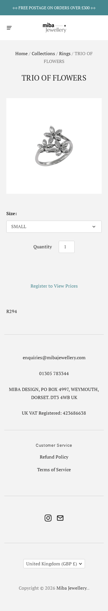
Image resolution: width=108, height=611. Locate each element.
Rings (65, 54)
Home (21, 54)
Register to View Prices (54, 286)
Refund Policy (54, 457)
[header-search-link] (88, 27)
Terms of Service (54, 470)
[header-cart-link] (98, 27)
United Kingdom (51, 564)
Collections (43, 54)
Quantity (42, 247)
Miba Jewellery (71, 588)
